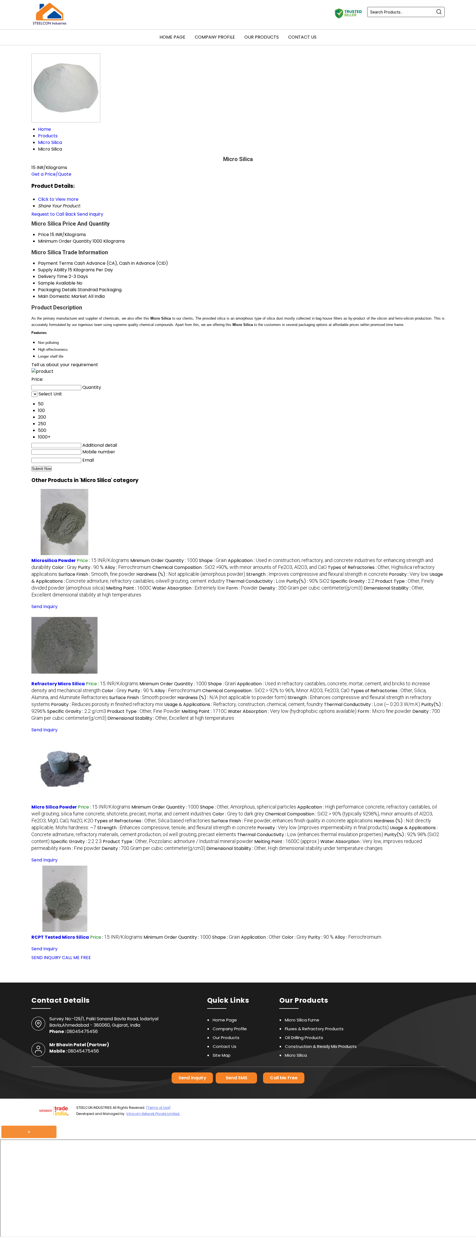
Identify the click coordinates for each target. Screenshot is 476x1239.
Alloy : (128, 567)
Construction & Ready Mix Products (321, 1046)
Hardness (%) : (190, 574)
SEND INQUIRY (46, 957)
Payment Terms (55, 263)
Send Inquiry (90, 214)
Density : (311, 588)
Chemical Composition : (239, 567)
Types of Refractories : (152, 821)
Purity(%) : (307, 581)
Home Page (172, 37)
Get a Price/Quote (51, 174)
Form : (242, 588)
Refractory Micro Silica (58, 684)
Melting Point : (128, 588)
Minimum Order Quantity (64, 241)
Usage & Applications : (243, 704)
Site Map (222, 1055)
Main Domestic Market (62, 296)
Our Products (261, 37)
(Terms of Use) (158, 1107)
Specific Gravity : (352, 581)
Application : (261, 937)
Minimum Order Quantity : (164, 560)
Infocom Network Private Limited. (153, 1113)
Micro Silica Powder (54, 807)
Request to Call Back (53, 214)
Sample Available (56, 283)
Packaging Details (57, 290)
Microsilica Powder (53, 560)
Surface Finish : (96, 574)
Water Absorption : (188, 588)
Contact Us (302, 37)
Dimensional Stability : (170, 718)
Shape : (213, 560)
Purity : (91, 567)
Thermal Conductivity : (255, 581)
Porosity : (408, 574)
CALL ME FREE (76, 957)
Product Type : (143, 711)
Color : (64, 567)
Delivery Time (52, 276)
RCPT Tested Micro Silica (60, 937)
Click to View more (58, 199)
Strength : (317, 574)
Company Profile (215, 37)
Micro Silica (296, 1055)
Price (43, 234)
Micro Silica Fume (302, 1020)
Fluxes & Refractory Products (314, 1029)
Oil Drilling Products (304, 1037)
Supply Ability (52, 270)
